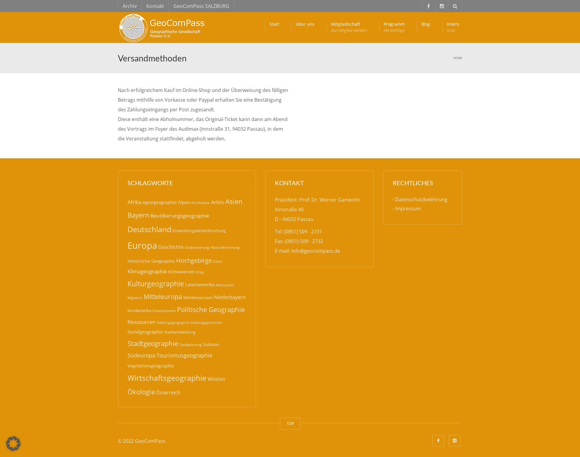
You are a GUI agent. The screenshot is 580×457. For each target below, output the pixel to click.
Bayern (138, 215)
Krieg (200, 272)
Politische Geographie (211, 309)
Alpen (184, 202)
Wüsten (216, 379)
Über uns (305, 24)
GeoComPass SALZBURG (201, 6)
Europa (142, 245)
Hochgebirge (194, 260)
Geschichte (171, 247)
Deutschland (149, 229)
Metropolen (225, 285)
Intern (453, 27)
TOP (290, 423)
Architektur (200, 202)
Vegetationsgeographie (150, 366)
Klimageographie (147, 271)
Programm (394, 27)
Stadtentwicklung (179, 332)
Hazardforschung (225, 247)
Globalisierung (197, 247)
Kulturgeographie (155, 283)
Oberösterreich (164, 310)
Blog (425, 24)
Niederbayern (230, 297)
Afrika (134, 202)
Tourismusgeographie (184, 355)
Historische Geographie (151, 261)
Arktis (217, 202)
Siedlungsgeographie (172, 322)
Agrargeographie (160, 202)
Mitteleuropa (163, 296)
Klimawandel (181, 272)
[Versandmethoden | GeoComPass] (163, 27)
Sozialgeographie (145, 332)
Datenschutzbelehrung (421, 199)
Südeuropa (141, 355)
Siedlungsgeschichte (206, 322)
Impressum (408, 208)
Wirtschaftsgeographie (166, 378)
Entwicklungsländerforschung (199, 230)
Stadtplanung (190, 344)
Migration (135, 297)
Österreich (168, 392)
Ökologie (141, 391)
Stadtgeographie (152, 343)
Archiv (130, 6)
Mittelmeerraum (198, 297)
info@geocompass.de (315, 251)
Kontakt (155, 6)
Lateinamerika (200, 284)
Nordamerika (139, 310)
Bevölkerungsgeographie (179, 215)
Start (274, 24)
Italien (218, 261)
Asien (234, 201)
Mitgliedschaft (349, 27)
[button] (13, 443)
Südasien (211, 344)
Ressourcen (141, 321)
